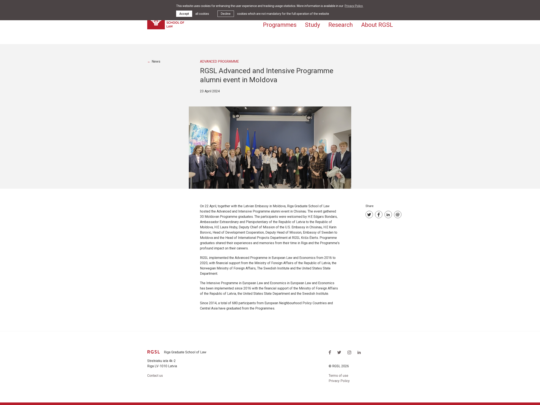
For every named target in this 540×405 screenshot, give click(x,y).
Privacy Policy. (354, 6)
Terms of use (338, 376)
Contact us (155, 376)
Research (340, 24)
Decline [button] (226, 13)
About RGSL (377, 24)
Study (312, 24)
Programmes (280, 24)
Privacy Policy (339, 381)
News (156, 61)
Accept (184, 13)
